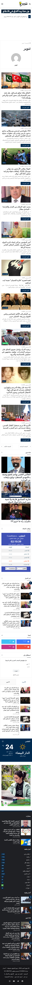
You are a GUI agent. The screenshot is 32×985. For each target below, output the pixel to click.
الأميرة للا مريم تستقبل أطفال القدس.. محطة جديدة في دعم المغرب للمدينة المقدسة (16, 427)
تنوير (16, 65)
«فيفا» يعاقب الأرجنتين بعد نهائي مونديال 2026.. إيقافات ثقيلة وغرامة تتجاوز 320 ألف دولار (17, 171)
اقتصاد (28, 865)
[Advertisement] (16, 28)
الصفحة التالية (7, 446)
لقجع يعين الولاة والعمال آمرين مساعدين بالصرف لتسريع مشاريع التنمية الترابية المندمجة (11, 909)
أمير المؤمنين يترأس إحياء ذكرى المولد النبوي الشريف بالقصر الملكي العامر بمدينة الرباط (16, 244)
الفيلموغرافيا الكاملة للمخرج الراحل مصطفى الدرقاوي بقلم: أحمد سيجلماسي (11, 614)
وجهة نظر (27, 862)
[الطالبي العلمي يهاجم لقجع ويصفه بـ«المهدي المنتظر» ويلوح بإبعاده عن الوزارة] (16, 465)
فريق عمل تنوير (18, 976)
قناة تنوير (27, 882)
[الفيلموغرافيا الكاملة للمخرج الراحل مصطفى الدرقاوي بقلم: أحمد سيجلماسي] (26, 615)
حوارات (28, 888)
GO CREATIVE (8, 971)
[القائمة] (2, 5)
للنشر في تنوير (18, 974)
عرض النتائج (16, 674)
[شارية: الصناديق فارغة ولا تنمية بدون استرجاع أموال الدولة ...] (16, 490)
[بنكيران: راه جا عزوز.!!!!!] (16, 511)
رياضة (28, 857)
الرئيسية (27, 43)
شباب (28, 876)
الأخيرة (24, 682)
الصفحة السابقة (24, 446)
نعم (27, 664)
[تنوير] (23, 4)
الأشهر (8, 682)
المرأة (28, 885)
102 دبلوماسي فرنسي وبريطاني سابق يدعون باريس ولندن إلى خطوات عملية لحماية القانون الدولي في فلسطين (16, 133)
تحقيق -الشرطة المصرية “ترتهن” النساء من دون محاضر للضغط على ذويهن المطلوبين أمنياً (10, 595)
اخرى (28, 868)
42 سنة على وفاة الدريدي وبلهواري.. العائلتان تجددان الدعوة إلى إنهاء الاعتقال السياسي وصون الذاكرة (17, 389)
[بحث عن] (30, 5)
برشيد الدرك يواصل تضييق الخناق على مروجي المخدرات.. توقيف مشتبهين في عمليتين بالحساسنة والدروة (16, 351)
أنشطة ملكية (26, 871)
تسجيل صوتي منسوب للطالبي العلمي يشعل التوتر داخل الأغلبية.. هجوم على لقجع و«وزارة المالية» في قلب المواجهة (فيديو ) (10, 729)
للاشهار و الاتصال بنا (9, 974)
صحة (28, 879)
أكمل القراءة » (25, 107)
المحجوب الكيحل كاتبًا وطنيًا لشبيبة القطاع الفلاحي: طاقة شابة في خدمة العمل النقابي (11, 823)
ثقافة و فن (27, 854)
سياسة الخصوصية (9, 976)
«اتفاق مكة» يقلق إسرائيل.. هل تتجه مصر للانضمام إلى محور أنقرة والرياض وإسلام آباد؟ (16, 95)
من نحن (25, 976)
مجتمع (28, 859)
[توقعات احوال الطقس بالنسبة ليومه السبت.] (26, 842)
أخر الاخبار (27, 874)
